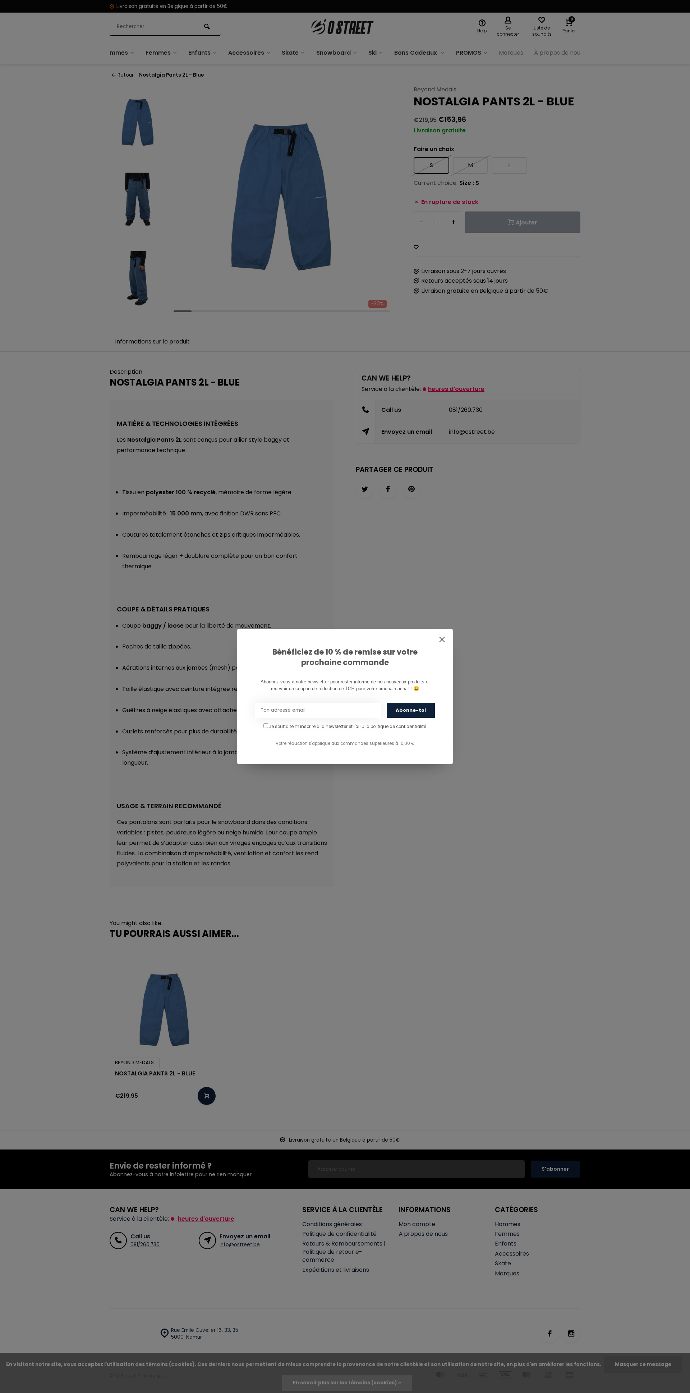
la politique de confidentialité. (396, 726)
